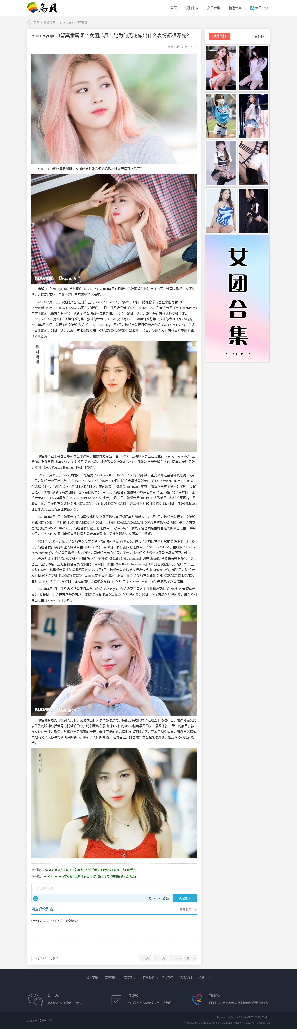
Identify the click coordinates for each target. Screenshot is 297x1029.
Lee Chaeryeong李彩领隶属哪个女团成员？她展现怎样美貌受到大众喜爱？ (90, 876)
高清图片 (129, 977)
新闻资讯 (49, 22)
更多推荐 (260, 36)
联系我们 (186, 977)
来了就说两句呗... (45, 888)
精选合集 (235, 8)
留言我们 (167, 977)
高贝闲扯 (111, 977)
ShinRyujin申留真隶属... (75, 22)
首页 (173, 8)
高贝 (36, 22)
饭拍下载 (191, 8)
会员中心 (261, 8)
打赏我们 (148, 977)
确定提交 (185, 898)
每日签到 (134, 995)
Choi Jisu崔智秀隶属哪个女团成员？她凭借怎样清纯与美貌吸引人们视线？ (89, 869)
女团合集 (213, 8)
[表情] (35, 898)
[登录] (165, 898)
